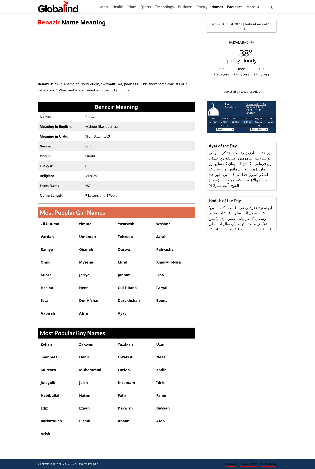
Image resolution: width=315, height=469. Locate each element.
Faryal (161, 287)
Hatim (84, 395)
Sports (145, 7)
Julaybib (48, 382)
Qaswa (124, 249)
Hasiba (47, 287)
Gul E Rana (127, 287)
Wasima (163, 223)
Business (185, 7)
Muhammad (90, 369)
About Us (230, 463)
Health (117, 7)
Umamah (87, 236)
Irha (160, 274)
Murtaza (48, 369)
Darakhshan (129, 300)
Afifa (83, 313)
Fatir (122, 395)
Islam (131, 7)
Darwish (125, 408)
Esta (44, 300)
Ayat (122, 313)
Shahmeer (50, 357)
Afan (160, 420)
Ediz (44, 408)
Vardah (47, 236)
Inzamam (126, 382)
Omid (46, 262)
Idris (160, 382)
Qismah (86, 249)
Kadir (161, 369)
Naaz (160, 357)
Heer (83, 287)
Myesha (86, 262)
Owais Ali (126, 357)
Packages (234, 7)
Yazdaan (125, 344)
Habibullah (51, 395)
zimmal (86, 223)
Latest (103, 7)
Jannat (124, 274)
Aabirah (48, 313)
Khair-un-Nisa (168, 262)
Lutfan (124, 369)
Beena (162, 300)
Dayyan (163, 408)
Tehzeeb (125, 236)
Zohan (46, 344)
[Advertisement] (116, 51)
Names (217, 7)
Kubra (46, 274)
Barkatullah (51, 420)
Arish (45, 433)
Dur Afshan (89, 300)
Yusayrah (126, 223)
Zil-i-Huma (50, 223)
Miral (122, 262)
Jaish (83, 382)
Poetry (202, 7)
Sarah (161, 236)
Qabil (84, 357)
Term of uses (268, 463)
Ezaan (84, 408)
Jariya (84, 274)
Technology (164, 7)
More (250, 7)
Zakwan (86, 344)
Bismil (84, 420)
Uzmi (161, 344)
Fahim (162, 395)
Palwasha (165, 249)
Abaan (123, 420)
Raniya (47, 249)
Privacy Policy (248, 463)
